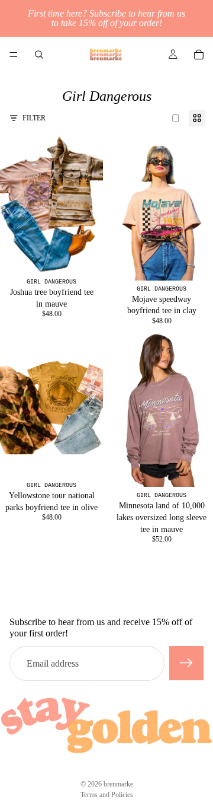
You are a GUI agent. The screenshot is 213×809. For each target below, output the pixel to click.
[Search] (39, 55)
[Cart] (199, 55)
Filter (34, 118)
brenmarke (118, 784)
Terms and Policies (106, 795)
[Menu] (13, 54)
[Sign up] (186, 663)
